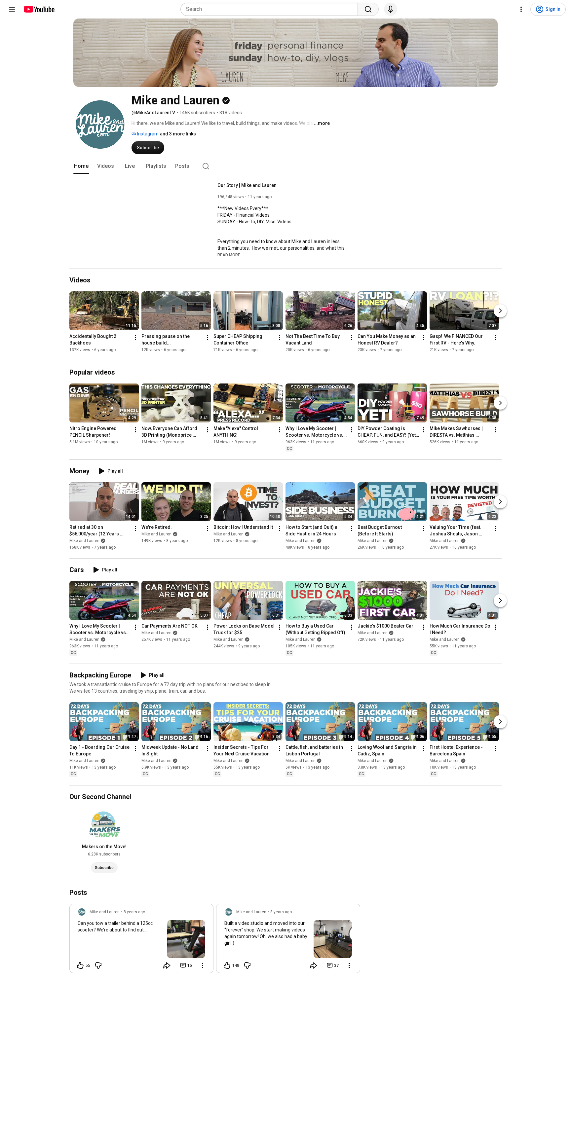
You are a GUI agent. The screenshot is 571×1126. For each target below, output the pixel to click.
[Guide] (12, 9)
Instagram (147, 133)
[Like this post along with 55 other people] (80, 965)
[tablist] (285, 166)
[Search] (368, 9)
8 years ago (134, 912)
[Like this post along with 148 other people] (227, 965)
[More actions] (135, 337)
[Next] (500, 310)
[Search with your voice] (390, 9)
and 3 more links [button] (178, 133)
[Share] (166, 965)
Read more (228, 255)
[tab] (81, 166)
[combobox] (271, 9)
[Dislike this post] (98, 965)
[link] (141, 940)
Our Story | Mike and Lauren (247, 185)
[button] (228, 254)
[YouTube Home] (39, 9)
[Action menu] (202, 965)
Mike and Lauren (84, 540)
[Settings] (521, 9)
